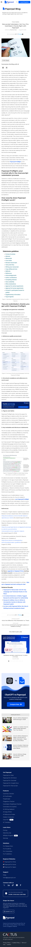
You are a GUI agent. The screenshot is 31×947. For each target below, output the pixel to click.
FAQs (4, 875)
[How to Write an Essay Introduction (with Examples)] (7, 756)
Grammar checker (8, 793)
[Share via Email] (22, 34)
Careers (9, 944)
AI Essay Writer (7, 812)
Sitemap (5, 838)
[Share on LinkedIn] (21, 34)
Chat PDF (8, 819)
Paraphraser (6, 799)
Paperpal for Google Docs (11, 783)
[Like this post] (16, 34)
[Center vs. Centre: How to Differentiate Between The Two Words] (7, 729)
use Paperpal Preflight (22, 499)
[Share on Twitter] (19, 34)
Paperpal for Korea (10, 864)
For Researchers (8, 846)
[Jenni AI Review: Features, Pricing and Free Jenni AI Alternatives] (7, 747)
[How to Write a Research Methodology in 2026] (7, 720)
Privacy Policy (6, 942)
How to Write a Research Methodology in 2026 (20, 718)
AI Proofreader (7, 796)
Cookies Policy (16, 942)
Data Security (7, 833)
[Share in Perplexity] (6, 67)
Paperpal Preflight (15, 161)
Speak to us (9, 911)
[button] (3, 648)
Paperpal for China (10, 862)
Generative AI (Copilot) (10, 806)
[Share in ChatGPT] (3, 67)
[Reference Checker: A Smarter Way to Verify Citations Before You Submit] (15, 644)
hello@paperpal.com (9, 877)
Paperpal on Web (8, 775)
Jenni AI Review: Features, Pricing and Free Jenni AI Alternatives (20, 746)
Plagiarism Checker (9, 801)
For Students (7, 848)
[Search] (17, 2)
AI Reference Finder (9, 814)
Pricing (5, 830)
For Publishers (7, 854)
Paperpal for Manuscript (10, 785)
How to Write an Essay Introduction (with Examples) (19, 755)
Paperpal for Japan (10, 867)
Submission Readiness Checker (12, 804)
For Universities (7, 851)
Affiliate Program (10, 835)
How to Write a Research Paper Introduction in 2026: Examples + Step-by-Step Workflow (20, 738)
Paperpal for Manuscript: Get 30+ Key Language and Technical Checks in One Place (15, 591)
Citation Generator (8, 817)
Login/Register (24, 2)
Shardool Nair (13, 29)
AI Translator (7, 822)
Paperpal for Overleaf (9, 780)
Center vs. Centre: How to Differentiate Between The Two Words (20, 728)
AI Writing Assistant (8, 809)
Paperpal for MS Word (9, 778)
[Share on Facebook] (18, 615)
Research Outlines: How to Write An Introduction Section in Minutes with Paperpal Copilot (14, 602)
